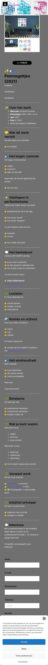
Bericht (8, 613)
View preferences (24, 656)
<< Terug (22, 63)
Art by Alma (14, 5)
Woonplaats (11, 586)
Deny (24, 649)
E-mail (9, 573)
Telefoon (9, 600)
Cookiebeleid (23, 661)
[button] (44, 618)
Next (35, 26)
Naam (8, 559)
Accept (24, 642)
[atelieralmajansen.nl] (13, 284)
